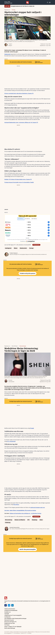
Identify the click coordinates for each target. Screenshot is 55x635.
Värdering (7, 522)
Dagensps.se (7, 9)
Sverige (31, 248)
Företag (13, 9)
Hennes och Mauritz (20, 519)
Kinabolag (34, 519)
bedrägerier (8, 248)
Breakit (32, 428)
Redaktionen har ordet (9, 623)
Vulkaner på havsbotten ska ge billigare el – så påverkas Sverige (25, 513)
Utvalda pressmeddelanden (10, 610)
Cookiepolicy (7, 617)
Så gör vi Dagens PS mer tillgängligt (12, 626)
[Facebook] (5, 605)
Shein (41, 519)
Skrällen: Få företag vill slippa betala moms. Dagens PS (18, 179)
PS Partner (7, 625)
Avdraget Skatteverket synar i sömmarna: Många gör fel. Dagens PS (21, 122)
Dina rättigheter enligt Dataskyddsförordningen (15, 618)
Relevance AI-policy (9, 620)
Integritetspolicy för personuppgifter (13, 615)
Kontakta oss (7, 612)
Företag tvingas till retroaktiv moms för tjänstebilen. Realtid (19, 182)
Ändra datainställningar (9, 628)
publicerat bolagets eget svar (37, 507)
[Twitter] (9, 605)
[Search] (47, 2)
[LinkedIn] (12, 605)
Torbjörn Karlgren (14, 253)
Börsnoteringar (23, 346)
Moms (15, 248)
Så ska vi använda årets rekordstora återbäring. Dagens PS (18, 93)
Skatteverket (7, 54)
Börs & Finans (15, 346)
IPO (28, 519)
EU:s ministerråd (11, 441)
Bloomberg (16, 504)
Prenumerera (36, 244)
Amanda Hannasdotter (15, 527)
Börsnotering (8, 519)
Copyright (6, 613)
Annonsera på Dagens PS (10, 621)
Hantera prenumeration (9, 608)
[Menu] (50, 2)
